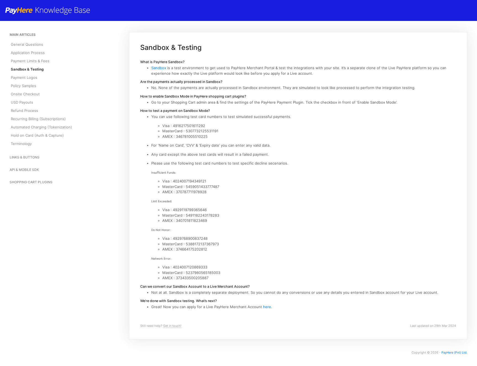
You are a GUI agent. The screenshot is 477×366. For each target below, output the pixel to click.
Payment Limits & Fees (30, 61)
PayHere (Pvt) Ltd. (454, 352)
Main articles (23, 35)
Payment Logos (24, 77)
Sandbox (158, 68)
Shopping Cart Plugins (31, 182)
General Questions (27, 44)
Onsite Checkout (25, 94)
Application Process (28, 52)
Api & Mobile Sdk (24, 170)
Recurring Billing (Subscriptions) (38, 119)
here (267, 307)
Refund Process (24, 110)
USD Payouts (22, 102)
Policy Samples (23, 86)
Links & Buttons (24, 157)
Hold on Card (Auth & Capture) (37, 135)
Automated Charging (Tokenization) (41, 127)
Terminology (21, 143)
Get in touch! (172, 326)
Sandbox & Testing (27, 69)
